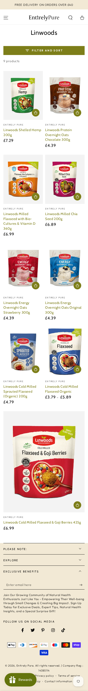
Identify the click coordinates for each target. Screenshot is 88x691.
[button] (70, 18)
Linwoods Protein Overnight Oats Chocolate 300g (58, 135)
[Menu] (6, 18)
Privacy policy (44, 675)
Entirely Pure (25, 665)
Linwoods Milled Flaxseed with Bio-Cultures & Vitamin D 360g (19, 221)
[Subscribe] (82, 585)
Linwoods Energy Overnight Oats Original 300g (63, 308)
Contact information (58, 681)
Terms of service (69, 675)
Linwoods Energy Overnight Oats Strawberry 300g (16, 308)
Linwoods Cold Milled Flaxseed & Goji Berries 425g (42, 522)
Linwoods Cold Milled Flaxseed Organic (61, 389)
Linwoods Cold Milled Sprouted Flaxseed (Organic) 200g (19, 391)
